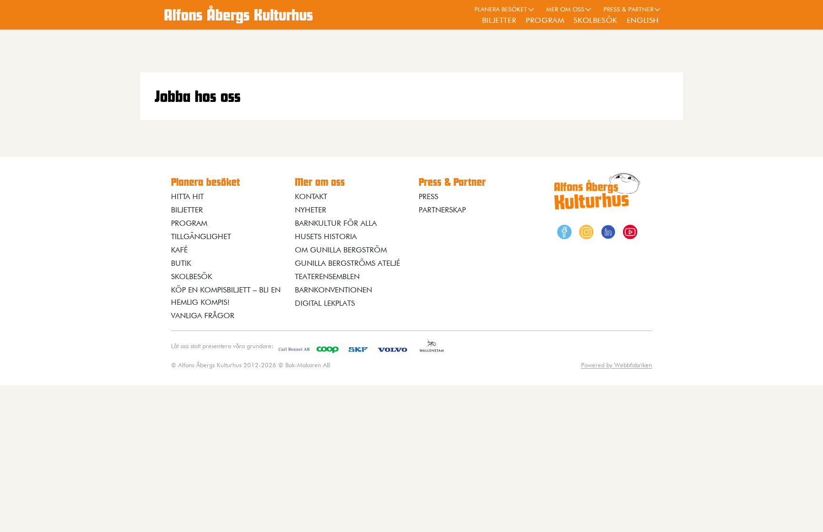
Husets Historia (326, 236)
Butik (181, 263)
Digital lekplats (325, 303)
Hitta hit (187, 196)
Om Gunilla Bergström (341, 249)
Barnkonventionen (333, 289)
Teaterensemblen (327, 276)
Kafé (179, 249)
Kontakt (311, 196)
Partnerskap (442, 209)
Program (545, 20)
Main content (16, 68)
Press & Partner (628, 9)
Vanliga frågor (202, 315)
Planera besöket (500, 9)
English (643, 20)
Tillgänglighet (201, 236)
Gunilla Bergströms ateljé (347, 263)
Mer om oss (565, 9)
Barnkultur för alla (336, 223)
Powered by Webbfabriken (616, 365)
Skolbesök (595, 20)
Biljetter (499, 20)
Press (428, 196)
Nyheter (310, 209)
